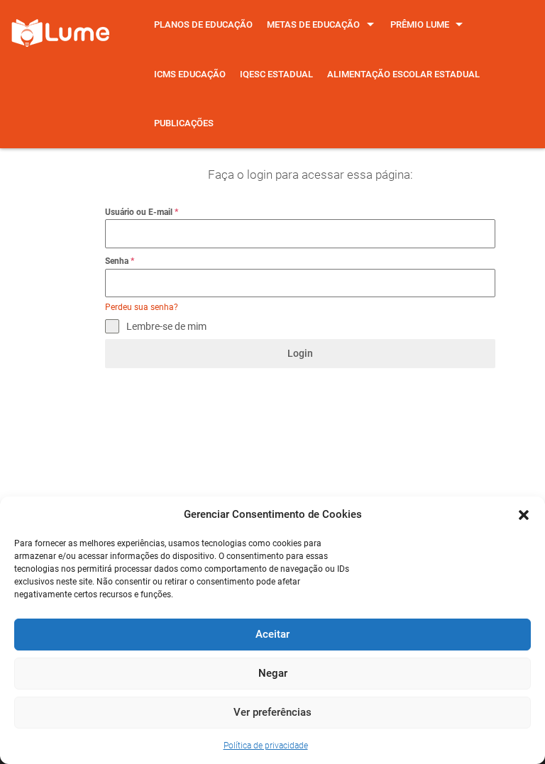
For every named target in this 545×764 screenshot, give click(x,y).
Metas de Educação (313, 24)
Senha (119, 261)
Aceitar (272, 634)
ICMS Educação (190, 74)
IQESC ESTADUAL (276, 74)
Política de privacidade (266, 746)
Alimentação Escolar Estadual (403, 74)
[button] (524, 515)
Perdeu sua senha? (141, 307)
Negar (272, 673)
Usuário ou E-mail (141, 212)
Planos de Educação (203, 24)
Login (300, 353)
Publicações (184, 123)
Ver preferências (272, 712)
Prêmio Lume (419, 24)
